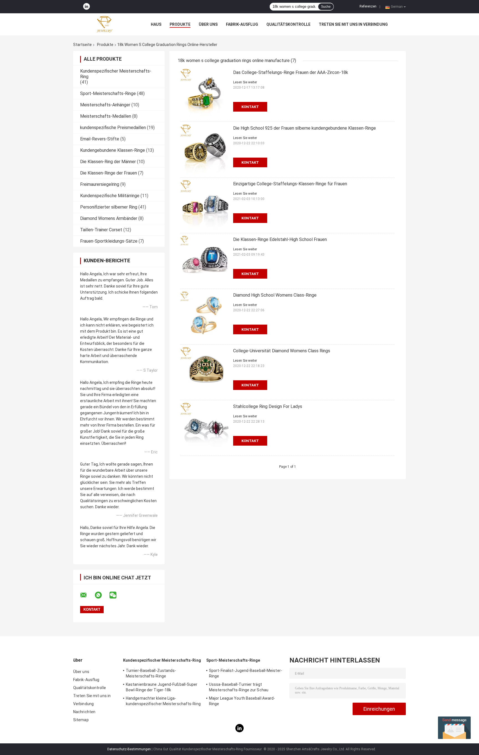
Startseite (82, 44)
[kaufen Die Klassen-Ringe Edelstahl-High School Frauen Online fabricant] (205, 261)
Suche (326, 7)
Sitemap (81, 720)
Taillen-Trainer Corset (101, 229)
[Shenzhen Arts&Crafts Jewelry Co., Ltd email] (87, 595)
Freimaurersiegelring (99, 184)
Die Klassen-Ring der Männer (108, 161)
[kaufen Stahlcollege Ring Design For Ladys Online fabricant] (205, 428)
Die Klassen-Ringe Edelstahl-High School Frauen (280, 239)
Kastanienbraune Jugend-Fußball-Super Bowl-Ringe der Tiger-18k (162, 687)
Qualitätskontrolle (288, 24)
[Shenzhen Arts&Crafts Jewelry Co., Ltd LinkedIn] (86, 6)
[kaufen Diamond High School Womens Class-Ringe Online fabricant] (205, 316)
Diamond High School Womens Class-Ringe (275, 295)
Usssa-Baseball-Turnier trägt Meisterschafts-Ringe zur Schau (238, 687)
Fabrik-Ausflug (242, 24)
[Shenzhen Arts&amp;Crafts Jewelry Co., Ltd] (103, 24)
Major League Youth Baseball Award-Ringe (242, 701)
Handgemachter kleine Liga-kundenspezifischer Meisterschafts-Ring (163, 701)
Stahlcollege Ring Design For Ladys (267, 406)
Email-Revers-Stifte (99, 139)
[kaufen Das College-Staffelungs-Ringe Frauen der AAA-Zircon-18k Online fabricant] (205, 94)
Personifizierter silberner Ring (108, 207)
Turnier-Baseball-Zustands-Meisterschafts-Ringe (151, 673)
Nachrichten (84, 712)
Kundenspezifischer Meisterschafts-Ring (162, 660)
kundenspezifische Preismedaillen (113, 127)
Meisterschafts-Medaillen (105, 116)
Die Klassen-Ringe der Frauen (108, 173)
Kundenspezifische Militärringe (109, 195)
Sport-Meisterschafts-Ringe (108, 93)
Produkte (180, 24)
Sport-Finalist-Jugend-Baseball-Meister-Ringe (245, 673)
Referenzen (368, 6)
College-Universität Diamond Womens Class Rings (281, 350)
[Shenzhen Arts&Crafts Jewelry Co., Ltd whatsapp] (102, 595)
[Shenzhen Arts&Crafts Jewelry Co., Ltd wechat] (116, 595)
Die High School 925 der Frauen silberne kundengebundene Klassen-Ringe (304, 128)
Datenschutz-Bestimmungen (129, 749)
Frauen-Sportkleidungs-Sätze (108, 241)
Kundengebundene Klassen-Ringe (112, 150)
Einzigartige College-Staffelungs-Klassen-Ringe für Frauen (290, 183)
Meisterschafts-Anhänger (105, 104)
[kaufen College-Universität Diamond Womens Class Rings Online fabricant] (205, 372)
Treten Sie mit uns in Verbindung (353, 24)
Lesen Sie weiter (245, 82)
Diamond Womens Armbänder (108, 218)
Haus (156, 24)
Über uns (208, 24)
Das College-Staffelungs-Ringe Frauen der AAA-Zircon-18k (290, 72)
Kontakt (250, 107)
